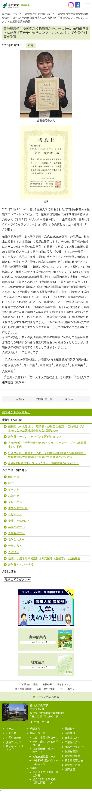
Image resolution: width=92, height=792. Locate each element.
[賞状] (46, 126)
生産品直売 (71, 751)
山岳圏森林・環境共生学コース (45, 750)
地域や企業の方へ (75, 746)
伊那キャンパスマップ (15, 748)
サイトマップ (64, 684)
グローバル (15, 502)
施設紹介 (70, 728)
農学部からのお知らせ (37, 13)
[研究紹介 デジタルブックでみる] (46, 673)
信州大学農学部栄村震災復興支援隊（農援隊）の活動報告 (44, 558)
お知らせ (13, 495)
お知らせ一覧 (44, 399)
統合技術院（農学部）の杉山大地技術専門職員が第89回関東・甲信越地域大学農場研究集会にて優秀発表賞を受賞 (47, 455)
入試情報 (13, 552)
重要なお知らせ (18, 508)
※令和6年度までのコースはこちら (46, 762)
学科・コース (37, 733)
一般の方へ (15, 545)
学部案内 (35, 728)
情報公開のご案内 (46, 689)
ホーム (10, 728)
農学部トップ (10, 13)
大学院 (33, 768)
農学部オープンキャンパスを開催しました (34, 436)
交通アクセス (41, 721)
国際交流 (13, 476)
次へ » (69, 399)
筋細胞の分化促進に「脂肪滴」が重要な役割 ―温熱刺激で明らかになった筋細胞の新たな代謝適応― (46, 428)
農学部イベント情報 (20, 564)
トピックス (15, 514)
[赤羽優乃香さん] (46, 51)
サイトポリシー (68, 689)
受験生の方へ (16, 533)
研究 (30, 45)
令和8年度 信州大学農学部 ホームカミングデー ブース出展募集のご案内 (47, 444)
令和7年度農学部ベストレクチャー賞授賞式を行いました (43, 463)
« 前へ (20, 399)
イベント (13, 489)
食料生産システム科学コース (45, 743)
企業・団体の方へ (19, 520)
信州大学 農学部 (16, 5)
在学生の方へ (16, 539)
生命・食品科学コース (45, 737)
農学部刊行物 (72, 764)
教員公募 (47, 684)
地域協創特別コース (44, 756)
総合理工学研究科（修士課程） (45, 774)
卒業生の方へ (16, 527)
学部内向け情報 (29, 684)
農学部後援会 (72, 755)
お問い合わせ (13, 737)
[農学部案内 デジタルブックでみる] (46, 648)
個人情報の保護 (23, 689)
